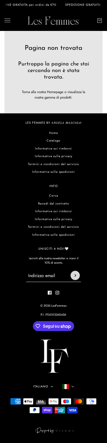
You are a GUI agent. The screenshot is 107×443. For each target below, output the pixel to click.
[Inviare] (75, 275)
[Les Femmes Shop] (53, 20)
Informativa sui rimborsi (53, 148)
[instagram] (57, 293)
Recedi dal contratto (53, 203)
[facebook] (50, 293)
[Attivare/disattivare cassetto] (7, 20)
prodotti (65, 97)
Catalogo (53, 140)
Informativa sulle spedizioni (53, 171)
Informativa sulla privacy (53, 156)
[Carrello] (100, 21)
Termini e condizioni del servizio (53, 164)
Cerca (53, 195)
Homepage (55, 91)
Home (53, 133)
